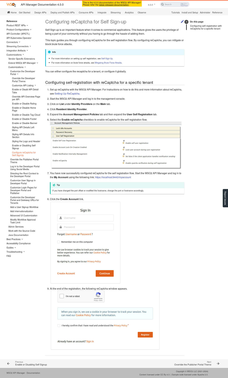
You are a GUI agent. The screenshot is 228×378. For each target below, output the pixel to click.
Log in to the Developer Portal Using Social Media (25, 168)
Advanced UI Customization (23, 215)
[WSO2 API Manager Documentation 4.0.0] (11, 4)
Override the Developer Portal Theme (23, 79)
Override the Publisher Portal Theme (24, 161)
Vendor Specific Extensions (21, 58)
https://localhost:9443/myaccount (113, 177)
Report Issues (225, 198)
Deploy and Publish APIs (63, 12)
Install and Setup (190, 12)
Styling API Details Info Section (23, 135)
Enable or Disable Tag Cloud (26, 114)
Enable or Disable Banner (24, 123)
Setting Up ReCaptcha (67, 93)
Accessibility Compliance (19, 243)
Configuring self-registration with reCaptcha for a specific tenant (206, 27)
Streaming (116, 12)
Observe (142, 12)
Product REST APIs (16, 25)
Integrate (102, 12)
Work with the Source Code (21, 230)
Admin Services (16, 226)
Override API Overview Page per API (26, 98)
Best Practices (14, 239)
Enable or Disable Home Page (24, 109)
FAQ (9, 255)
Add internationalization (21, 211)
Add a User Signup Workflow (24, 207)
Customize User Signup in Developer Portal (23, 181)
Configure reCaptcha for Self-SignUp (24, 154)
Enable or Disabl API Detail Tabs (25, 91)
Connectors (12, 42)
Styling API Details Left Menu (23, 128)
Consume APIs (86, 12)
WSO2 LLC (192, 371)
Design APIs (40, 12)
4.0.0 (150, 4)
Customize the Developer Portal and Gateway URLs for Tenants (24, 200)
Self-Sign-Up (107, 58)
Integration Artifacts (16, 50)
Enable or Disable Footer (24, 118)
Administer (205, 12)
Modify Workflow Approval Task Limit (23, 221)
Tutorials (175, 12)
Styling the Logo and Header (26, 141)
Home (13, 12)
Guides (10, 247)
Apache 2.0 (202, 374)
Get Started (24, 12)
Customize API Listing (23, 85)
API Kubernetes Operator (19, 37)
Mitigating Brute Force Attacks (108, 62)
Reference (217, 12)
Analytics (129, 12)
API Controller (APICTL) (18, 33)
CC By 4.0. (165, 374)
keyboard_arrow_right (186, 21)
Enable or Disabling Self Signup (24, 147)
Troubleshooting (15, 251)
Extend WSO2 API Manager (22, 62)
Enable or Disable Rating (24, 103)
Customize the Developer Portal (22, 72)
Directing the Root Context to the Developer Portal (24, 175)
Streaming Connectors (18, 46)
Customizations (14, 54)
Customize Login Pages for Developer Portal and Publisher (23, 190)
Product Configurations (18, 29)
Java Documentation (18, 235)
